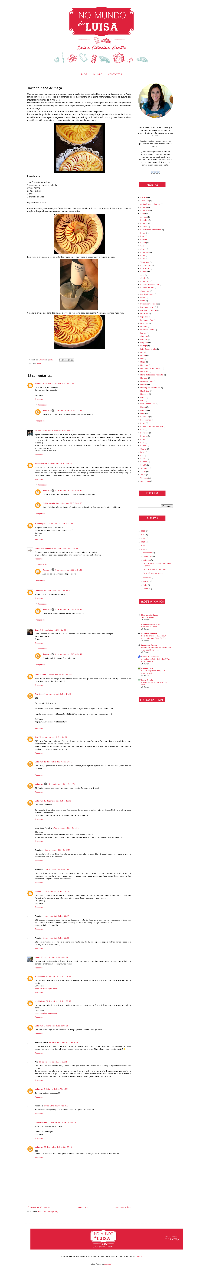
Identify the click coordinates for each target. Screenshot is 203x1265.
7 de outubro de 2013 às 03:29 (57, 590)
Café (142, 246)
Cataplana (144, 262)
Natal (142, 397)
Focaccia (144, 323)
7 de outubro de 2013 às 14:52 (57, 694)
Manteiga (144, 365)
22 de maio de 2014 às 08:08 (56, 938)
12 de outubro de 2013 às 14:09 (53, 737)
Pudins (143, 445)
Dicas (142, 297)
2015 (143, 542)
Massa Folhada (147, 381)
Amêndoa (144, 201)
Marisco (143, 378)
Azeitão (143, 217)
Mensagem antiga (123, 1207)
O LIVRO (97, 74)
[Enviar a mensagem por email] (60, 360)
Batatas (143, 226)
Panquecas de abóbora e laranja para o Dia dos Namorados (156, 648)
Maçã (142, 362)
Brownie (143, 239)
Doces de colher (147, 307)
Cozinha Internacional (149, 284)
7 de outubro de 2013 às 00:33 (68, 410)
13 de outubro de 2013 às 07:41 (58, 762)
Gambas (144, 336)
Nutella (143, 410)
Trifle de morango (148, 617)
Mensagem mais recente (39, 1207)
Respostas (42, 405)
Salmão (143, 462)
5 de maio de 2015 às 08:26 (56, 1026)
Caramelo (144, 252)
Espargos (144, 317)
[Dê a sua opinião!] (63, 360)
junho (145, 588)
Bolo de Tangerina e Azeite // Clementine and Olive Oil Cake (154, 637)
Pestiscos (144, 433)
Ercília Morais (41, 463)
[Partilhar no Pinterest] (72, 360)
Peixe (142, 423)
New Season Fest (147, 403)
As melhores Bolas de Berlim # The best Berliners (155, 660)
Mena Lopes (40, 523)
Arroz (142, 213)
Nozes (143, 407)
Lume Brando (147, 680)
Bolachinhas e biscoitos (150, 229)
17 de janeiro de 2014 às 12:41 (66, 828)
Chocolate (144, 268)
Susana (38, 891)
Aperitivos (144, 210)
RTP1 (142, 455)
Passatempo (145, 420)
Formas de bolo (147, 329)
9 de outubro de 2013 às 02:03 (69, 503)
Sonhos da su (41, 383)
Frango (143, 333)
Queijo (143, 449)
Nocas (37, 957)
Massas (143, 384)
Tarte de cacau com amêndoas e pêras (157, 564)
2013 (143, 549)
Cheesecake (145, 265)
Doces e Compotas (148, 310)
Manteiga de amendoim (150, 368)
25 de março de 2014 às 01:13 (55, 891)
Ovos (142, 413)
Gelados (144, 339)
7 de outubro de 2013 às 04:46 (55, 630)
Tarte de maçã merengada (154, 569)
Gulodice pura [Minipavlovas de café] (154, 683)
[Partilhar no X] (66, 360)
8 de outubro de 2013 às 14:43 (68, 490)
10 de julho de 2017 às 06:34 (56, 1106)
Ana (36, 737)
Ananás (143, 207)
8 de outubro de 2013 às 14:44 (68, 609)
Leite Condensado (148, 349)
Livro (142, 358)
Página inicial (82, 1207)
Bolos (142, 233)
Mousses (144, 394)
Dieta (142, 300)
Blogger (138, 1256)
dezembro (147, 552)
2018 (143, 531)
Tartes (38, 364)
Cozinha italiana (147, 287)
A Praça (143, 197)
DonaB (38, 630)
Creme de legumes (149, 626)
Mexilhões (144, 391)
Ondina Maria (41, 431)
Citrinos (143, 271)
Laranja (143, 345)
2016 (143, 538)
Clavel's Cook (147, 668)
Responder (39, 399)
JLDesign (108, 1264)
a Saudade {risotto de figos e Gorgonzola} (153, 671)
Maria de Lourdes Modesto (151, 375)
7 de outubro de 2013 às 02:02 (61, 431)
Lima (142, 352)
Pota (142, 442)
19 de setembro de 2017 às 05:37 (64, 1122)
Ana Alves (39, 694)
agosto (146, 581)
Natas (142, 400)
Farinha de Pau (146, 320)
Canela (143, 249)
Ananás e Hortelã (149, 633)
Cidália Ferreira (42, 1122)
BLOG (84, 74)
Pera (142, 429)
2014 (143, 545)
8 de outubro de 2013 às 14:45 (68, 654)
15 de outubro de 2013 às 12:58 (61, 784)
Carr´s (142, 259)
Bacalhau (144, 220)
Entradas (144, 313)
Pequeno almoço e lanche (151, 426)
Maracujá (144, 371)
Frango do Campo (149, 645)
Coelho (143, 278)
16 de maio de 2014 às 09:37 (56, 916)
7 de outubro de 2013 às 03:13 (67, 548)
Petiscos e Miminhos (44, 548)
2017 (143, 534)
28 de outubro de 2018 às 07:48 (58, 1147)
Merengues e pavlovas (150, 387)
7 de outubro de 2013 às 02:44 (59, 523)
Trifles (143, 474)
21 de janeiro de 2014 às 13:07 (56, 869)
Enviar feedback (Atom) (48, 1211)
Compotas (144, 281)
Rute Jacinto (40, 674)
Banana (143, 223)
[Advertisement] (150, 758)
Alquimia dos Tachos (150, 624)
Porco (142, 439)
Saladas (143, 458)
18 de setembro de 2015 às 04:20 (63, 1042)
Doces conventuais (148, 304)
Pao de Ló (144, 416)
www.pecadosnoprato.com (46, 988)
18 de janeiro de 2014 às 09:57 (56, 850)
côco (142, 275)
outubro (146, 560)
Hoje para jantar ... (149, 615)
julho (145, 585)
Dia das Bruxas (146, 294)
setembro (147, 577)
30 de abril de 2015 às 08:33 (58, 976)
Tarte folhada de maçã (153, 573)
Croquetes (144, 291)
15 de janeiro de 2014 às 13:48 (57, 801)
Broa (142, 236)
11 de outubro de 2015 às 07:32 (53, 1062)
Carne (142, 255)
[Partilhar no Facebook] (69, 360)
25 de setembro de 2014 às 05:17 (56, 957)
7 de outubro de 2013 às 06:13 (60, 674)
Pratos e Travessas (150, 656)
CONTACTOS (115, 74)
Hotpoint (144, 342)
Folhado (143, 326)
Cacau (143, 242)
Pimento (144, 436)
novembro (147, 556)
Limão (143, 355)
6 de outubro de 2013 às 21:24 (61, 383)
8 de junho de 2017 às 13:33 (56, 1089)
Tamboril (144, 468)
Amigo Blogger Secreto (150, 204)
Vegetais (144, 478)
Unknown (47, 410)
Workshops (145, 481)
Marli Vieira (40, 976)
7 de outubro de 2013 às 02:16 (61, 463)
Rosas (142, 452)
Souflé (143, 465)
